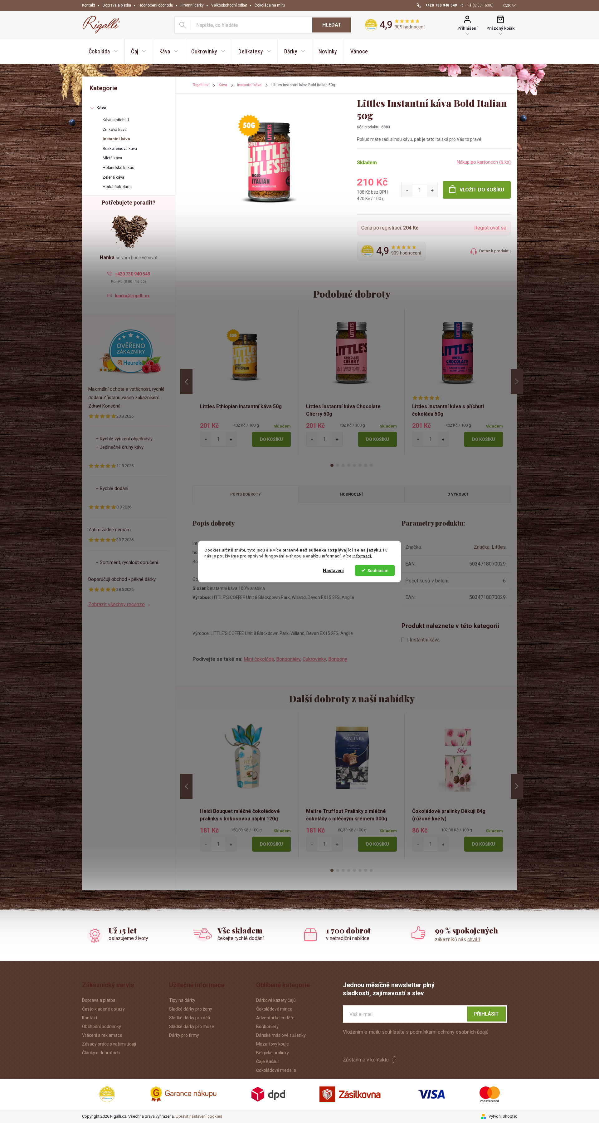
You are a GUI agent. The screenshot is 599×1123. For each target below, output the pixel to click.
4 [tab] (348, 465)
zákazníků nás (457, 939)
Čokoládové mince (274, 1009)
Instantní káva (116, 138)
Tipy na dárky (182, 1000)
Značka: (490, 547)
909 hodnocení (410, 26)
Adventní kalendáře (275, 1017)
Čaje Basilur (267, 1061)
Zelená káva (113, 177)
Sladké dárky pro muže (191, 1026)
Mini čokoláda (259, 659)
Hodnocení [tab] (351, 494)
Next (517, 381)
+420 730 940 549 (132, 273)
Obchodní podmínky (101, 1026)
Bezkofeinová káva (120, 148)
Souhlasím (378, 570)
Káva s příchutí (116, 119)
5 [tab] (354, 465)
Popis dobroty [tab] (245, 494)
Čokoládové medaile (276, 1070)
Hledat (331, 25)
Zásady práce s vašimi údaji (109, 1043)
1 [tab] (332, 465)
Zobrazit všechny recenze (116, 604)
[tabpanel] (245, 381)
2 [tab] (337, 465)
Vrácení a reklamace (102, 1035)
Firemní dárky (192, 5)
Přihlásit (486, 1014)
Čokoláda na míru (270, 5)
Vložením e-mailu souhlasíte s (416, 1032)
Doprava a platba (117, 5)
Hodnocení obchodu (156, 5)
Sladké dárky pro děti (189, 1017)
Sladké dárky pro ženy (190, 1009)
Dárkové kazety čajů (276, 1000)
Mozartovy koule (272, 1043)
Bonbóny (337, 659)
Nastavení (333, 570)
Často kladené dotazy (103, 1009)
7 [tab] (365, 465)
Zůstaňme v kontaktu (366, 1060)
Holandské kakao (118, 167)
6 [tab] (360, 465)
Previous (186, 381)
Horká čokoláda (117, 186)
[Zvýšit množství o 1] (432, 190)
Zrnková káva (115, 129)
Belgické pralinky (272, 1052)
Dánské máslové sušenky (281, 1035)
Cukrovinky (314, 659)
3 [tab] (343, 465)
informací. (362, 555)
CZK (507, 5)
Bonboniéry (288, 659)
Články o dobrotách (101, 1052)
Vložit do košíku (482, 190)
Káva (101, 107)
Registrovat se (490, 228)
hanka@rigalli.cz (132, 295)
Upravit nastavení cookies (199, 1116)
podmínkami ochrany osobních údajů (449, 1032)
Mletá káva (112, 158)
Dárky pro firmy (184, 1035)
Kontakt (88, 5)
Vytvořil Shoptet (503, 1116)
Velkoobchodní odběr (229, 5)
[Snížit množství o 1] (407, 190)
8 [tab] (371, 465)
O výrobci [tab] (457, 494)
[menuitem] (103, 51)
